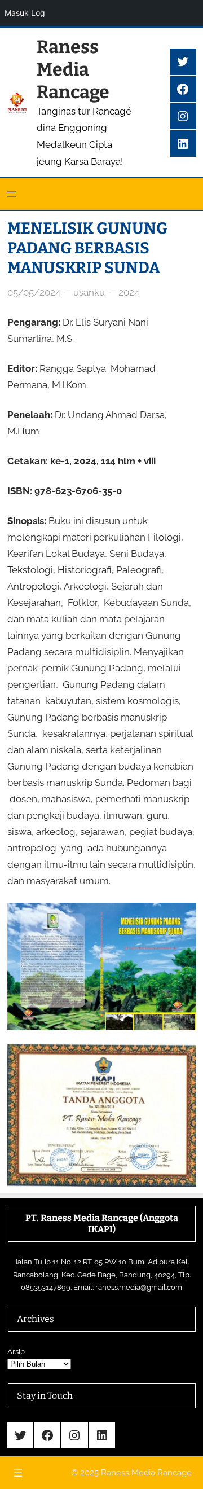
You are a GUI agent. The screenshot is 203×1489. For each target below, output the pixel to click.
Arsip (16, 1351)
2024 (128, 292)
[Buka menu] (11, 194)
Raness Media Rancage (73, 69)
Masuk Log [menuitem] (25, 12)
